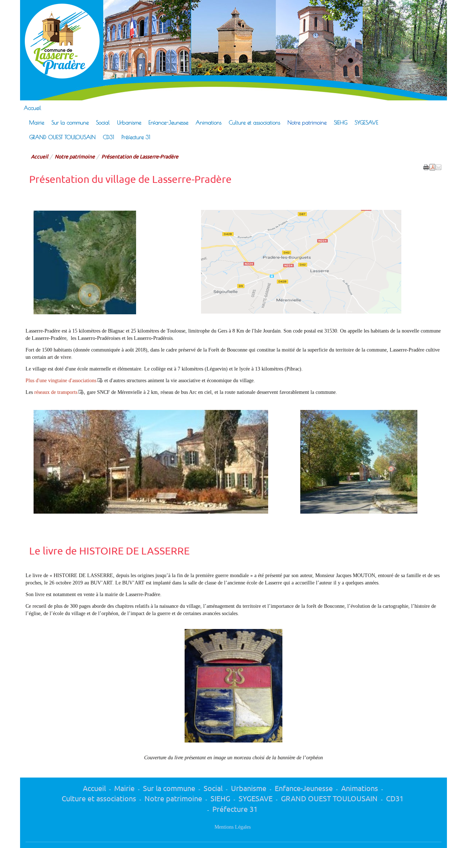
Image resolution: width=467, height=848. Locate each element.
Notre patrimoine (307, 122)
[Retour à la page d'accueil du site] (58, 41)
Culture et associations (254, 122)
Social (103, 122)
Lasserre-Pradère (201, 21)
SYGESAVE (366, 122)
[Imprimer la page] (426, 166)
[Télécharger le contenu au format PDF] (432, 166)
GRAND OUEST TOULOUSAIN (62, 137)
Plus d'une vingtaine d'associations (61, 380)
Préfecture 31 (135, 137)
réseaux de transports (55, 392)
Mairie (36, 122)
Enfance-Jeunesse (168, 122)
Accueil (32, 107)
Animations (208, 122)
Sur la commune (70, 122)
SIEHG (340, 122)
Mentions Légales (233, 827)
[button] (438, 166)
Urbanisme (129, 122)
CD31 (108, 137)
